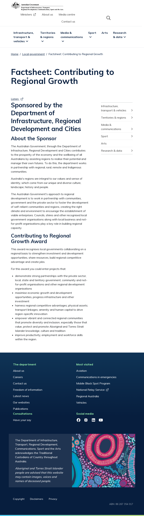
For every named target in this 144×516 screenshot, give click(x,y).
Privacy (53, 499)
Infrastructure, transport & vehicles (24, 37)
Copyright (18, 499)
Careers (18, 377)
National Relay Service (90, 389)
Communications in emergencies (96, 377)
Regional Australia (87, 396)
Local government (33, 54)
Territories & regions (48, 35)
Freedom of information (27, 389)
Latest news (21, 396)
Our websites (21, 402)
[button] (108, 17)
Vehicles (81, 402)
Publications (20, 408)
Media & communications (72, 35)
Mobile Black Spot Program (93, 383)
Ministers (26, 14)
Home (14, 54)
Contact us (68, 21)
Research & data (120, 35)
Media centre (67, 14)
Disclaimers (36, 499)
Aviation (81, 370)
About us (47, 14)
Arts (105, 32)
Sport (92, 32)
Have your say (22, 420)
